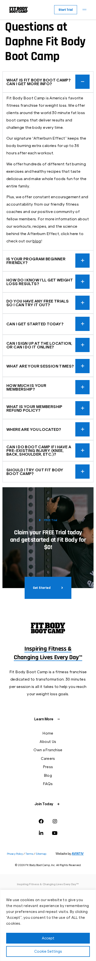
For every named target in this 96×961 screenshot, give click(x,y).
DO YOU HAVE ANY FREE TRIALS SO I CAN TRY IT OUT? (37, 303)
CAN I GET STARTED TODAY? (35, 324)
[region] (48, 925)
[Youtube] (55, 833)
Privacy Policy (15, 854)
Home (48, 733)
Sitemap (41, 854)
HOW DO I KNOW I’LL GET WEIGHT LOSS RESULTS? (39, 282)
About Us (48, 741)
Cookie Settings (48, 951)
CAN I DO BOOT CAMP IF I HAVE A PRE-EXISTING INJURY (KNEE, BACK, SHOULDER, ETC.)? (38, 450)
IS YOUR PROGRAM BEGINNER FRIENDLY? (35, 260)
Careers (48, 758)
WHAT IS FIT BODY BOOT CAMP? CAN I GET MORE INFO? (38, 82)
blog (36, 241)
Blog (48, 775)
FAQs (48, 784)
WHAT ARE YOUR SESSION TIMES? (40, 366)
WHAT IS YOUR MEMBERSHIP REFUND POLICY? (34, 408)
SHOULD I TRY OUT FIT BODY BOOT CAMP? (35, 471)
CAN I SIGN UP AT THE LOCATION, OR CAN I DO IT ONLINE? (39, 345)
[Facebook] (41, 821)
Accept (48, 938)
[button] (84, 9)
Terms (29, 854)
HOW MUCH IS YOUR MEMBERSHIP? (26, 387)
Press (48, 767)
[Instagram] (55, 821)
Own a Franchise (48, 750)
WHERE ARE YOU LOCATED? (33, 429)
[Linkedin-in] (41, 833)
